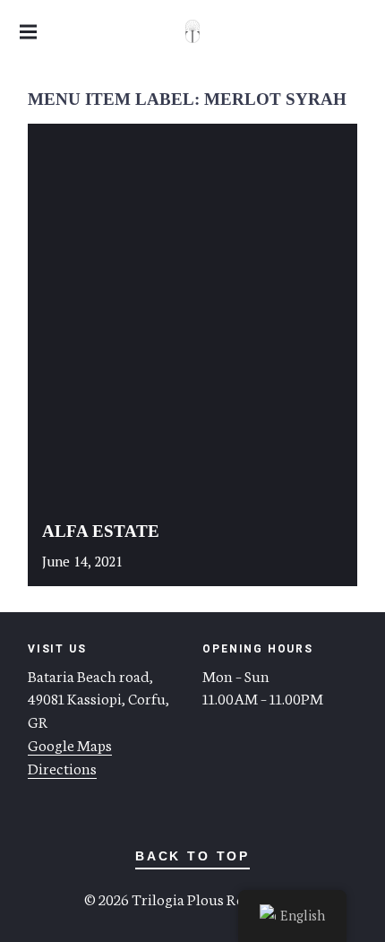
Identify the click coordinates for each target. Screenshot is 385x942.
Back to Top (192, 856)
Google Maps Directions (70, 755)
